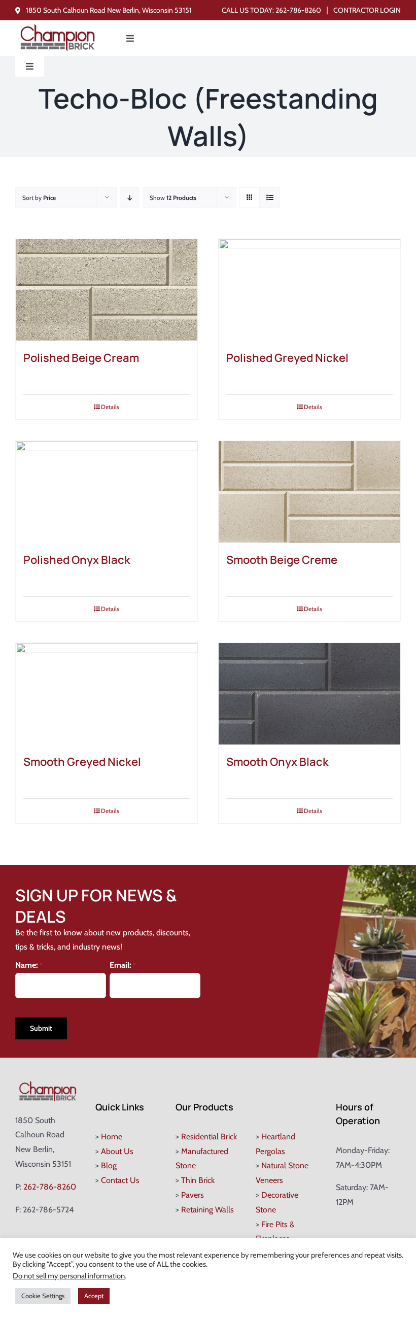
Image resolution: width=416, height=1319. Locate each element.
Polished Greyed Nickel (287, 357)
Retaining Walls (207, 1209)
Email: (123, 965)
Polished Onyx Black (76, 559)
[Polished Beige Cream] (106, 290)
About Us (117, 1151)
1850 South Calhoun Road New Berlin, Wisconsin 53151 (109, 10)
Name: (29, 965)
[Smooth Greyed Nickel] (106, 694)
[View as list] (270, 198)
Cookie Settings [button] (42, 1296)
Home (111, 1136)
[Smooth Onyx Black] (309, 694)
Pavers (192, 1195)
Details (110, 407)
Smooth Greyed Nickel (82, 761)
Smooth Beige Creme (281, 559)
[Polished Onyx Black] (106, 492)
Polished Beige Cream (81, 357)
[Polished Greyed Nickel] (309, 290)
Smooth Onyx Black (277, 761)
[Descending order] (130, 197)
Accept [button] (93, 1296)
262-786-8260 (298, 10)
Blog (109, 1165)
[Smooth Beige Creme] (309, 492)
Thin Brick (198, 1180)
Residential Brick (209, 1136)
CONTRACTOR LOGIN (367, 10)
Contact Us (120, 1180)
